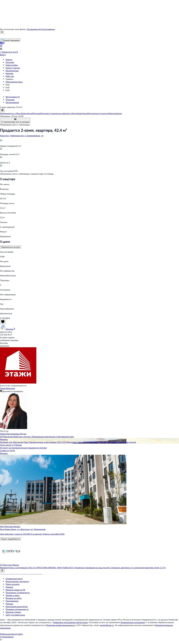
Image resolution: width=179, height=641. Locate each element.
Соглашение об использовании (41, 29)
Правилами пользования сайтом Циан (70, 622)
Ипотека (9, 73)
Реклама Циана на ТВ (15, 589)
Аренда (9, 59)
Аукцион (9, 587)
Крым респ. (5, 135)
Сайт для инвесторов (15, 615)
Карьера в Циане (13, 612)
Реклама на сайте (13, 598)
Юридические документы (17, 581)
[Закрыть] (2, 32)
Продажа (10, 62)
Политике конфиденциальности (60, 625)
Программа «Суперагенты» (18, 592)
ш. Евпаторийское (32, 135)
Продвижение (12, 601)
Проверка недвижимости (17, 609)
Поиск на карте (12, 584)
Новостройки (12, 65)
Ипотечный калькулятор (17, 606)
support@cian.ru (107, 625)
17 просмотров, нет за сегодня (15, 121)
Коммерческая (12, 70)
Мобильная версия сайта (11, 634)
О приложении (7, 636)
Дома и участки (13, 67)
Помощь (9, 603)
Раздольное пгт (17, 135)
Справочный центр (14, 578)
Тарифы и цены (12, 595)
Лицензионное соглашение (132, 622)
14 (42, 135)
